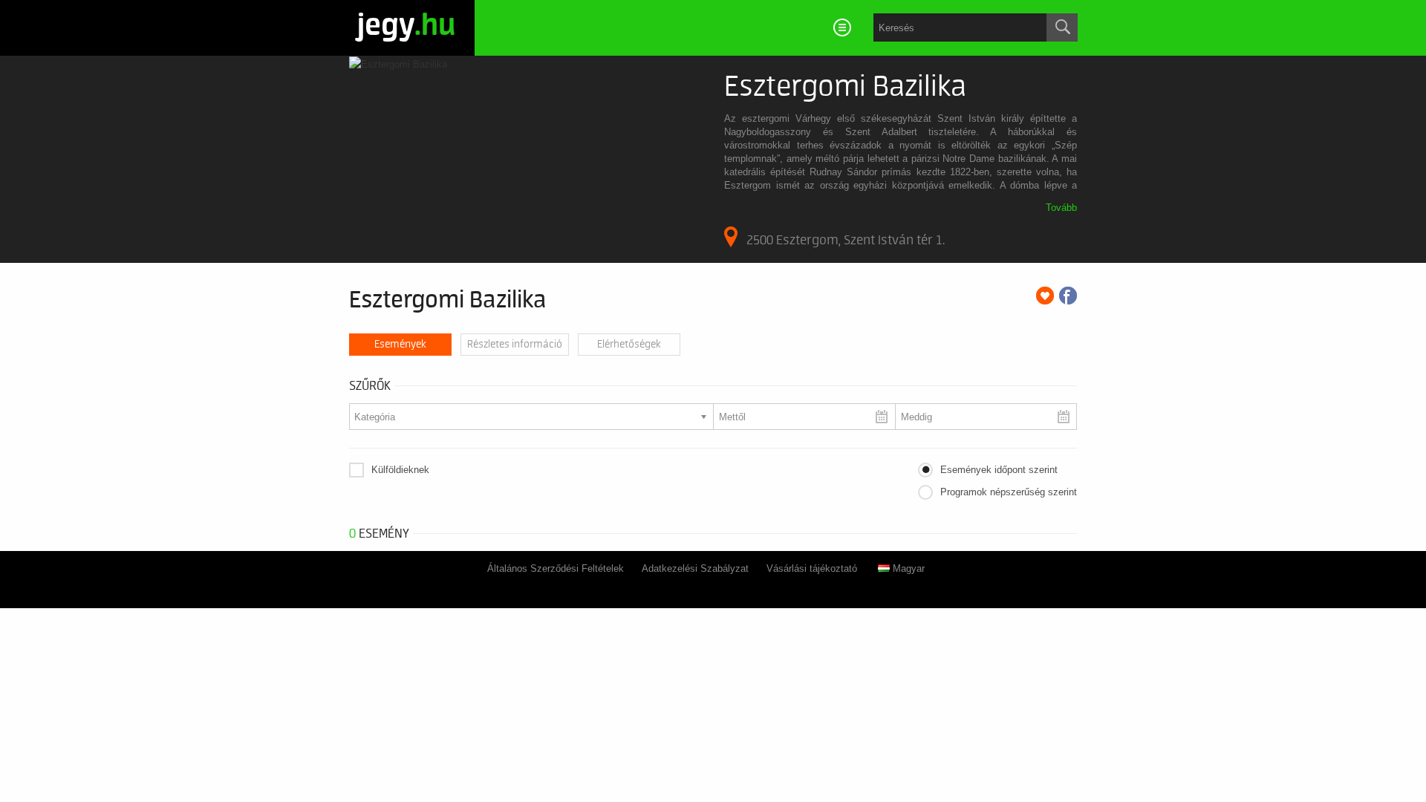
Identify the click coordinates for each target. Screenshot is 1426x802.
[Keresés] (1062, 27)
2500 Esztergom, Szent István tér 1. (845, 239)
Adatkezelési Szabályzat (695, 568)
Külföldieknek (400, 469)
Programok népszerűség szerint (1008, 492)
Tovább (1061, 207)
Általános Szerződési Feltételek (555, 568)
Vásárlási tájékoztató (811, 568)
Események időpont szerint (999, 469)
